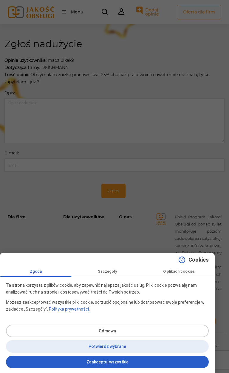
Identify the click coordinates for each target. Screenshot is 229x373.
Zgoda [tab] (36, 271)
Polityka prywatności (69, 309)
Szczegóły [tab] (107, 271)
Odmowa (107, 331)
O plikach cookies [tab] (179, 271)
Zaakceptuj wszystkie (107, 362)
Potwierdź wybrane (107, 346)
